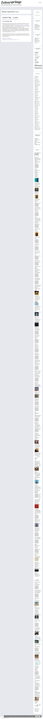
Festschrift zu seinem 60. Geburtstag (22, 24)
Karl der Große (37, 29)
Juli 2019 (36, 123)
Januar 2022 (37, 91)
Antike (36, 39)
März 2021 (36, 103)
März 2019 (36, 127)
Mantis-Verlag (12, 31)
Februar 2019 (37, 128)
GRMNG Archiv (37, 26)
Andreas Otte (17, 19)
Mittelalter (36, 40)
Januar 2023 (37, 85)
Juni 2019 (36, 124)
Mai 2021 (36, 102)
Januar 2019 (37, 129)
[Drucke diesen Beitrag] (2, 38)
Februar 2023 (37, 84)
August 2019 (37, 122)
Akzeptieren (38, 716)
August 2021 (37, 101)
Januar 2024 (37, 81)
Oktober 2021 (37, 97)
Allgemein (8, 39)
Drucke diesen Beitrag (7, 38)
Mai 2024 (36, 80)
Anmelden (36, 138)
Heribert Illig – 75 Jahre (10, 17)
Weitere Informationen (31, 716)
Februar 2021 (37, 105)
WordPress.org (37, 144)
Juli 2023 (36, 82)
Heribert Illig (16, 39)
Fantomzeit (37, 28)
